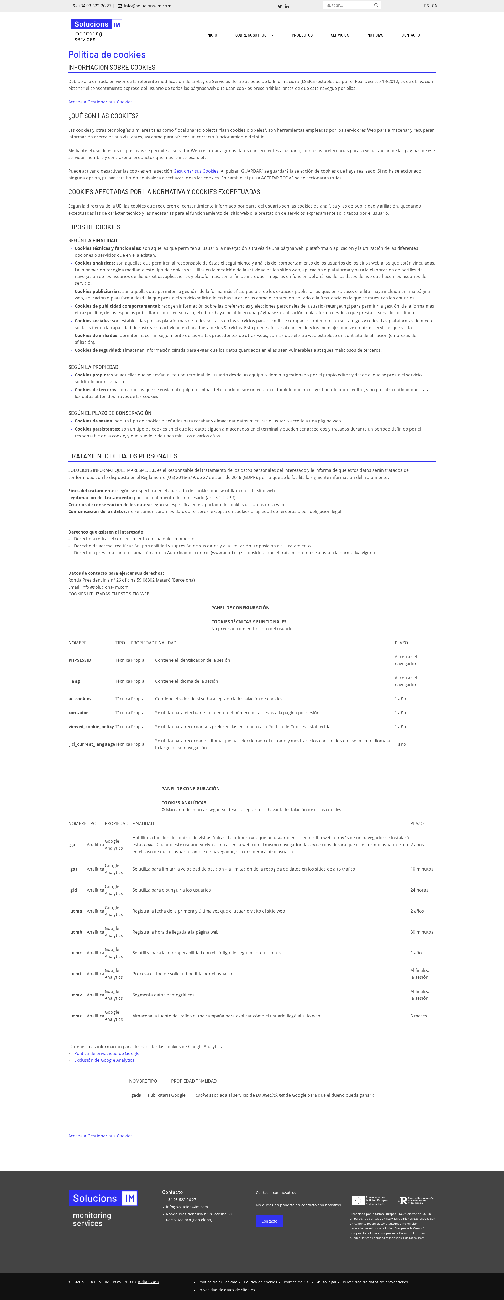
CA (434, 6)
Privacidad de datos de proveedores (375, 1282)
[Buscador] (376, 4)
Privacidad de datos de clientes (227, 1289)
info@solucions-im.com (146, 6)
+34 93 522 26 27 (94, 6)
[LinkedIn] (287, 6)
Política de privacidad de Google (106, 1053)
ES (426, 6)
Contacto (269, 1221)
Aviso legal (326, 1282)
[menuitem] (212, 34)
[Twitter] (280, 6)
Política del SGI (297, 1282)
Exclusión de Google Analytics (104, 1060)
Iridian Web (148, 1281)
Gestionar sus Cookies (196, 171)
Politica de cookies (260, 1282)
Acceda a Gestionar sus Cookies (100, 102)
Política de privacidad (218, 1282)
